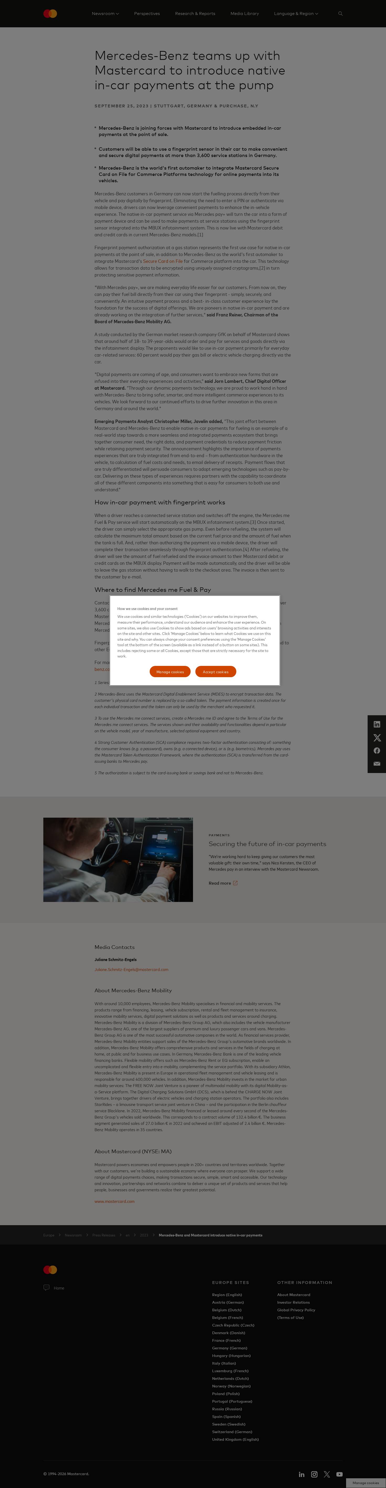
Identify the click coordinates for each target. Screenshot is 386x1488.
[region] (194, 640)
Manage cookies (170, 671)
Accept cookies (216, 671)
